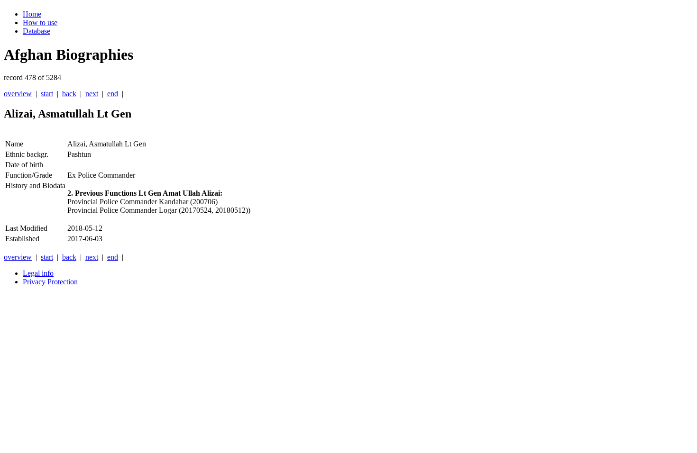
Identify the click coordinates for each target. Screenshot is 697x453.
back (69, 94)
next (91, 94)
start (47, 94)
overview (18, 94)
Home (32, 14)
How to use (40, 22)
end (112, 94)
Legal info (38, 273)
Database (36, 31)
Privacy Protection (50, 282)
